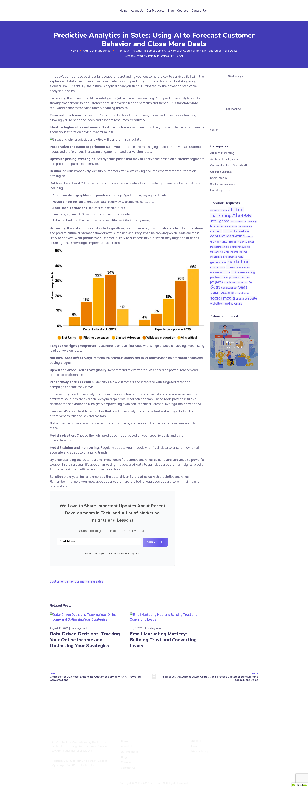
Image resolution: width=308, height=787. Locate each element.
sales (99, 581)
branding (252, 221)
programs (216, 282)
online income (220, 272)
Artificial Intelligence (97, 50)
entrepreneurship (240, 246)
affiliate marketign (218, 210)
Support (196, 741)
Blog (171, 10)
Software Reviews (222, 184)
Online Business (221, 171)
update (240, 298)
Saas (215, 287)
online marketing (243, 272)
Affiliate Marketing (222, 153)
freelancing (216, 251)
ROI (250, 282)
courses (249, 237)
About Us (137, 10)
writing (238, 303)
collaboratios (229, 226)
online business (238, 267)
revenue (243, 282)
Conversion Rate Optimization (230, 165)
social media (222, 298)
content (216, 231)
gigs (226, 251)
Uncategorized (79, 628)
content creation (236, 231)
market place (217, 267)
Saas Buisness (229, 287)
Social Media (218, 178)
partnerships (219, 277)
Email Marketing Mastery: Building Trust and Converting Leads (163, 640)
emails (225, 246)
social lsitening (242, 293)
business (216, 226)
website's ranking (221, 303)
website (251, 298)
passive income (239, 277)
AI (234, 215)
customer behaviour (64, 581)
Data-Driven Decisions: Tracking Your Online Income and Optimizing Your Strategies (85, 640)
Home (123, 10)
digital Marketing (221, 241)
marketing (87, 581)
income (234, 251)
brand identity (238, 221)
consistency (245, 226)
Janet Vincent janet (149, 56)
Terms (194, 746)
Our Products (155, 10)
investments (230, 256)
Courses (182, 10)
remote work (231, 282)
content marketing (227, 236)
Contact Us (199, 10)
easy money (240, 241)
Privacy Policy (199, 751)
